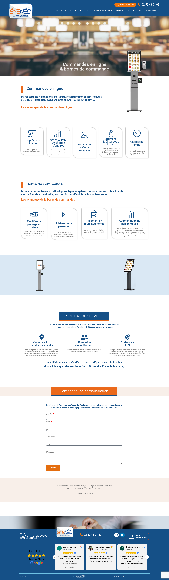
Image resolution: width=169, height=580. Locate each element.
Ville (48, 444)
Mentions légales (119, 576)
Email (48, 429)
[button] (147, 557)
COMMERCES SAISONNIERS (102, 10)
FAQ (139, 10)
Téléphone (50, 437)
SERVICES (120, 10)
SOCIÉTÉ (131, 10)
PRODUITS (59, 10)
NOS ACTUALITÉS (152, 10)
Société (49, 414)
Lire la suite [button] (100, 567)
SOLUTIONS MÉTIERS (77, 10)
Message (50, 452)
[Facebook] (116, 535)
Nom (48, 422)
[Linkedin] (122, 535)
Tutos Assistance (141, 536)
